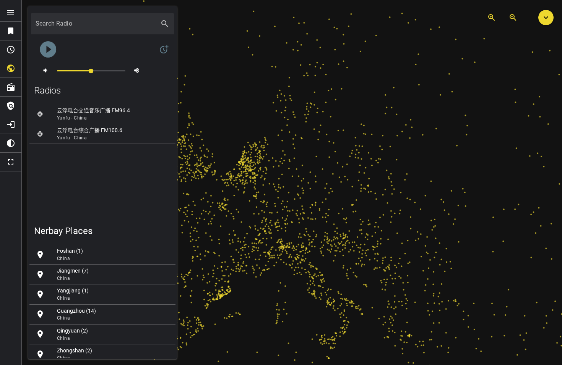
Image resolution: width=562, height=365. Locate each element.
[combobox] (96, 26)
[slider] (91, 70)
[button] (546, 17)
